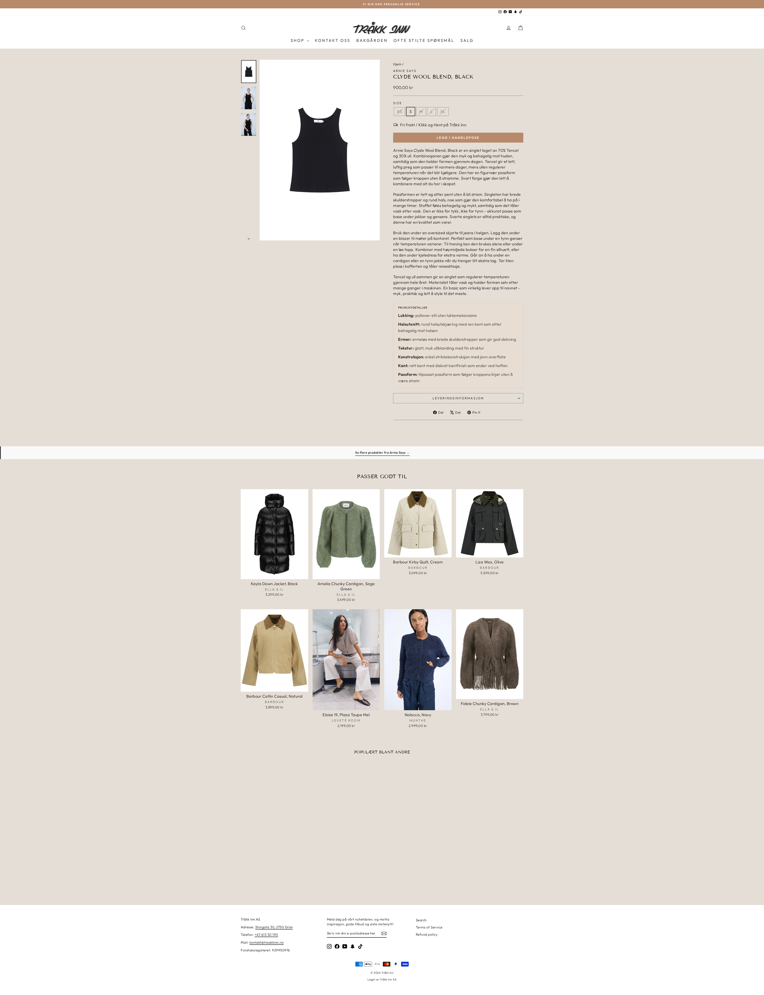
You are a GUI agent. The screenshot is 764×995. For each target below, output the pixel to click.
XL (442, 111)
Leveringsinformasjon (458, 398)
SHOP (298, 40)
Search (421, 920)
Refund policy (427, 934)
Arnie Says (404, 71)
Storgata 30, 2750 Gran (274, 927)
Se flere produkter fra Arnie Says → (382, 452)
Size (397, 103)
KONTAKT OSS (332, 40)
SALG (467, 40)
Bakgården (372, 40)
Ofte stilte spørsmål (424, 40)
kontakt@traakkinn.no (266, 942)
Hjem (397, 64)
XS (399, 111)
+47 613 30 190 (266, 934)
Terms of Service (429, 927)
